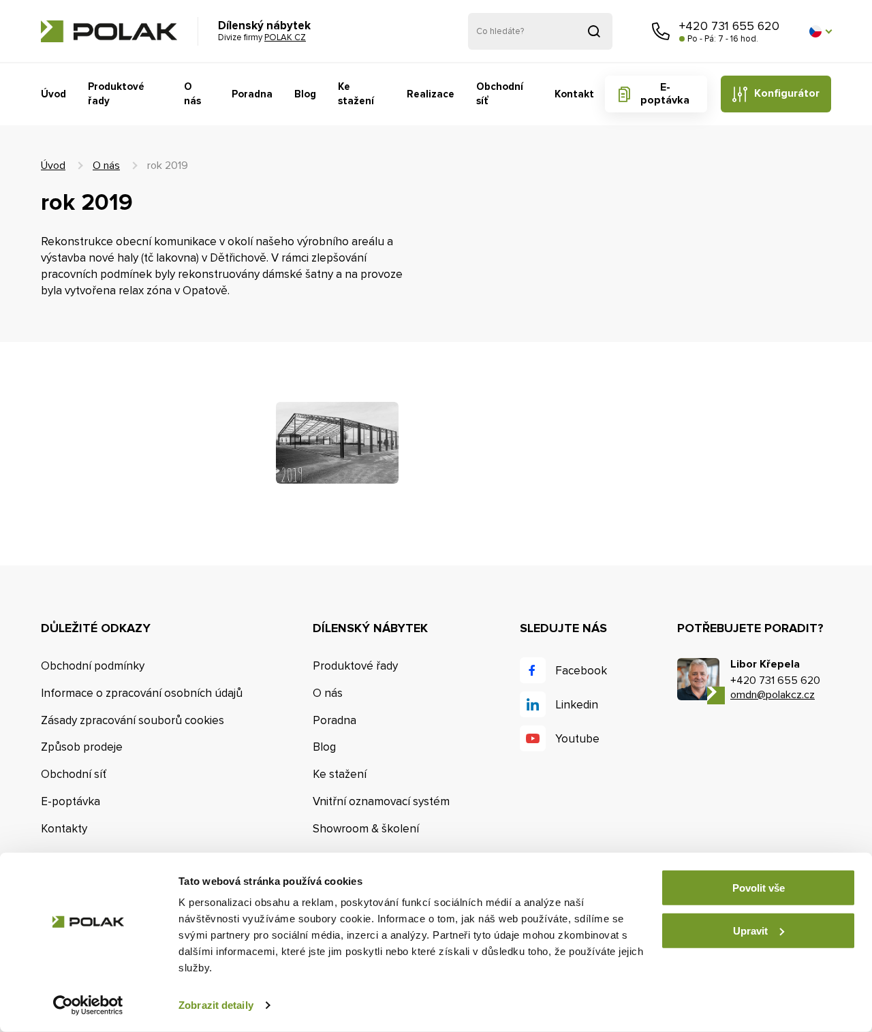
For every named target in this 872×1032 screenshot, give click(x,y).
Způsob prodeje (82, 747)
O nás (192, 93)
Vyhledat (594, 31)
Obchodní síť (499, 93)
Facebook (581, 670)
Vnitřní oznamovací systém (381, 801)
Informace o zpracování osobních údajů (142, 693)
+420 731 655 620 (729, 26)
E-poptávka (664, 93)
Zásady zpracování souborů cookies (132, 720)
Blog (305, 94)
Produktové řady (116, 93)
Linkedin (576, 705)
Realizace (430, 94)
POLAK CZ (109, 31)
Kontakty (64, 829)
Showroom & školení (366, 829)
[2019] (337, 443)
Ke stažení (356, 93)
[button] (820, 31)
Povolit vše (758, 888)
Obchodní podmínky (92, 666)
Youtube (577, 739)
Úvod (53, 94)
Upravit (750, 930)
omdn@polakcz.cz (772, 695)
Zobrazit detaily (215, 1005)
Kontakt (574, 94)
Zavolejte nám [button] (660, 31)
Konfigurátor (787, 93)
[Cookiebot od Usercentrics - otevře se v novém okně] (88, 1005)
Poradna (252, 94)
